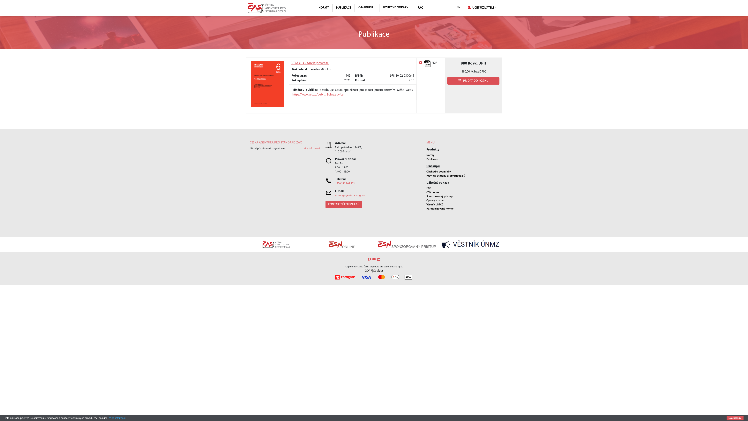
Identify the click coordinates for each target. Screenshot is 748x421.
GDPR (368, 270)
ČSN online (432, 192)
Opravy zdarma (435, 200)
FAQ (420, 7)
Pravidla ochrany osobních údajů (445, 175)
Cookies (378, 270)
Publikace (343, 7)
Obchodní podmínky (438, 171)
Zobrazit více (335, 94)
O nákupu (365, 7)
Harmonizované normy (439, 208)
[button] (473, 81)
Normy (323, 7)
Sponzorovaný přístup (439, 196)
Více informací (117, 418)
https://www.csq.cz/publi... (309, 94)
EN (458, 7)
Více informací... (313, 148)
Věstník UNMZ (434, 204)
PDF (434, 63)
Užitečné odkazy (395, 7)
